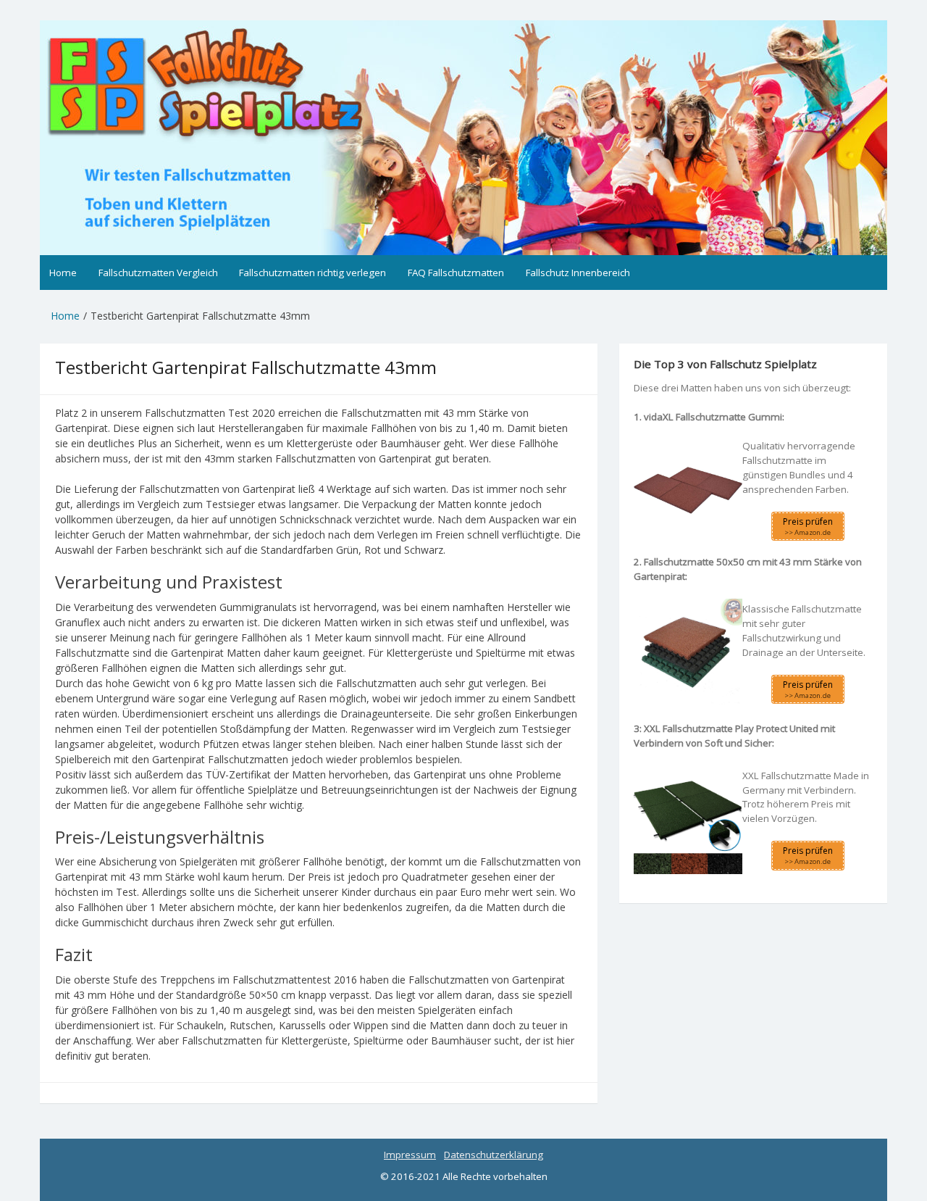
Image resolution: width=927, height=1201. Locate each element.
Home (63, 272)
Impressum (410, 1154)
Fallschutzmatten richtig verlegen (312, 272)
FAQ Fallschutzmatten (456, 272)
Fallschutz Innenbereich (578, 272)
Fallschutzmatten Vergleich (158, 272)
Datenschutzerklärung (493, 1154)
